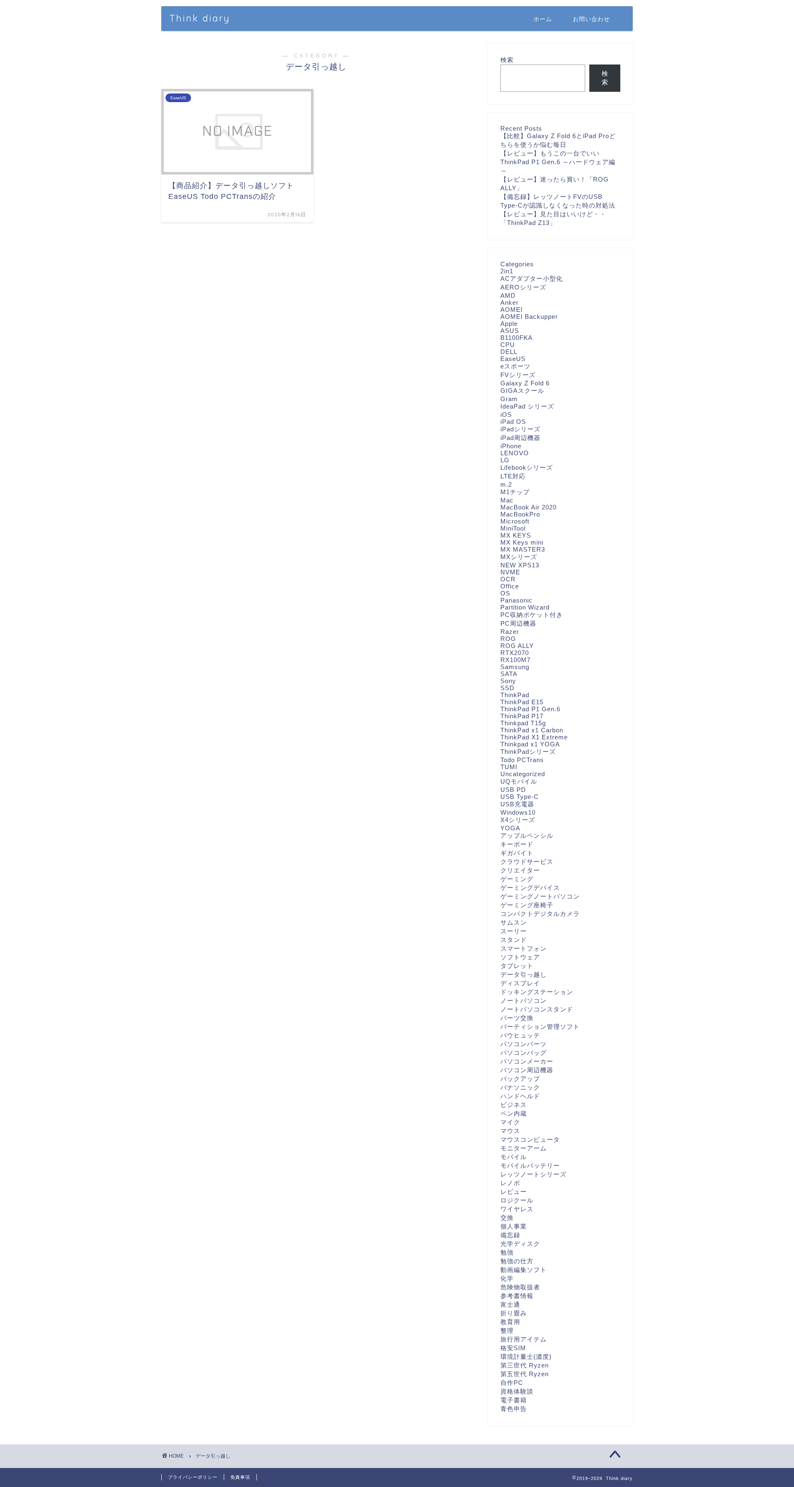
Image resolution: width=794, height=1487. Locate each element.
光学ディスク (520, 1243)
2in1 (506, 271)
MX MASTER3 (522, 549)
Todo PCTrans (522, 759)
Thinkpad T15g (523, 723)
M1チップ (515, 491)
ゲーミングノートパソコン (540, 896)
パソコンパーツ (523, 1043)
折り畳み (513, 1313)
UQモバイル (518, 781)
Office (509, 586)
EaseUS (513, 358)
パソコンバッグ (523, 1052)
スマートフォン (523, 948)
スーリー (513, 931)
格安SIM (513, 1347)
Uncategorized (522, 773)
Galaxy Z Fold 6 (525, 383)
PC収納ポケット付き (531, 614)
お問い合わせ (591, 19)
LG (504, 460)
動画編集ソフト (523, 1269)
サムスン (513, 922)
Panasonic (516, 600)
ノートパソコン (523, 1000)
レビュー (513, 1191)
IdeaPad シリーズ (527, 406)
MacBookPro (520, 514)
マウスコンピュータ (530, 1139)
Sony (508, 680)
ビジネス (513, 1104)
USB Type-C (519, 796)
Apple (509, 323)
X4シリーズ (517, 819)
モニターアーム (523, 1148)
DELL (508, 351)
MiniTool (513, 528)
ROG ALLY (517, 645)
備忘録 (510, 1234)
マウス (510, 1130)
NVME (510, 572)
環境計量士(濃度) (526, 1356)
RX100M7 (515, 659)
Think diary (200, 18)
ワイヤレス (516, 1208)
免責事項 (240, 1477)
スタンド (513, 939)
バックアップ (520, 1078)
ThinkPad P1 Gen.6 (530, 708)
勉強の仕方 (516, 1261)
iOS (506, 414)
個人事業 (513, 1226)
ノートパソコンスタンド (536, 1009)
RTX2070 (514, 652)
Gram (509, 398)
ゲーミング (516, 878)
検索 (507, 59)
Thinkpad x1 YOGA (530, 744)
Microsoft (514, 521)
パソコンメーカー (526, 1061)
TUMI (508, 766)
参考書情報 (516, 1295)
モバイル (513, 1156)
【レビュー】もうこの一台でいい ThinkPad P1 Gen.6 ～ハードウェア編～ (557, 162)
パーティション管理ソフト (540, 1026)
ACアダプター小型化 (531, 278)
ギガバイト (516, 852)
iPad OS (513, 421)
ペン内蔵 (513, 1113)
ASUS (509, 330)
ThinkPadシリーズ (528, 751)
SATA (508, 673)
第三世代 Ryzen (524, 1365)
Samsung (514, 666)
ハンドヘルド (520, 1096)
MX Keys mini (521, 542)
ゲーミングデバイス (530, 887)
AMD (508, 295)
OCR (508, 579)
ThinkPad (514, 694)
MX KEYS (515, 535)
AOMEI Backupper (529, 316)
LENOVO (514, 453)
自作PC (511, 1382)
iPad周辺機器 (520, 437)
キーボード (516, 844)
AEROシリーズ (523, 287)
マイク (510, 1122)
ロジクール (516, 1200)
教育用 (510, 1321)
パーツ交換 (516, 1017)
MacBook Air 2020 (528, 507)
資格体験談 (516, 1391)
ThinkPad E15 (521, 701)
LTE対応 (513, 476)
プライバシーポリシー (193, 1477)
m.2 (506, 484)
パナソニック (520, 1087)
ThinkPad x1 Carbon (531, 730)
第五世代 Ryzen (524, 1373)
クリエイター (520, 870)
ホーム (542, 19)
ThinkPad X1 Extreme (534, 737)
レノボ (510, 1182)
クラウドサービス (526, 861)
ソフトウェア (520, 957)
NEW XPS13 (519, 565)
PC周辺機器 (518, 623)
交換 (507, 1217)
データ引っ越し (523, 974)
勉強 (507, 1252)
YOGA (510, 828)
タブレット (516, 965)
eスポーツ (515, 366)
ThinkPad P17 (521, 716)
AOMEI (511, 309)
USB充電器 (517, 804)
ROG (508, 638)
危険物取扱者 (520, 1287)
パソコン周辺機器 (526, 1069)
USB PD (513, 789)
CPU (507, 344)
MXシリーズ (518, 556)
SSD (507, 687)
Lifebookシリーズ (526, 467)
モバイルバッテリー (530, 1165)
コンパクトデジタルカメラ (540, 913)
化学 (507, 1278)
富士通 (510, 1304)
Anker (509, 302)
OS (505, 593)
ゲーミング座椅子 (526, 904)
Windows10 (518, 812)
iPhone (510, 445)
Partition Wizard (525, 607)
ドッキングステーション (536, 991)
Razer (509, 631)
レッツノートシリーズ (533, 1174)
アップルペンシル (526, 835)
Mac (507, 500)
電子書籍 (513, 1399)
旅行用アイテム (523, 1339)
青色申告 (513, 1408)
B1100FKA (516, 337)
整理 (507, 1330)
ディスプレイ (520, 983)
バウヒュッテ (520, 1035)
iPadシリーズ (520, 429)
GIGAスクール (522, 390)
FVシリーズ (518, 374)
